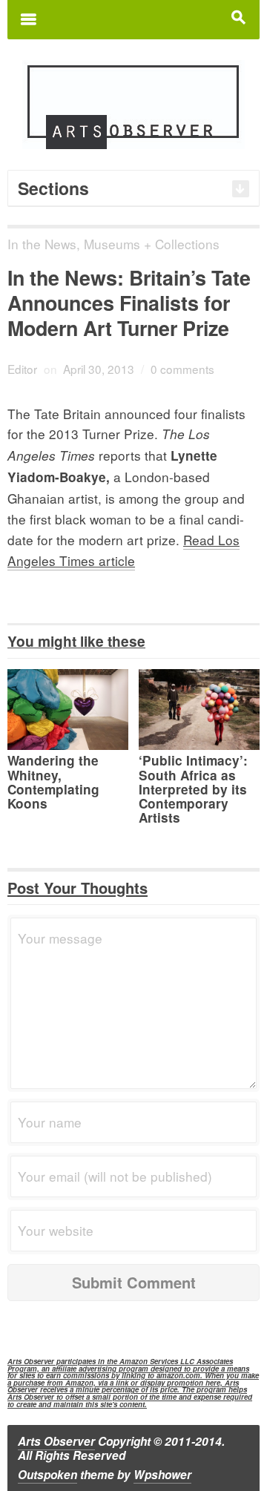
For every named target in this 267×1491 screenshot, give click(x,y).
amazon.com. (179, 1375)
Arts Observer (56, 1441)
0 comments (182, 369)
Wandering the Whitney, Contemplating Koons (53, 781)
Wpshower (162, 1475)
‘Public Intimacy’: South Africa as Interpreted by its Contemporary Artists (193, 788)
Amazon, (80, 1383)
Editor (22, 369)
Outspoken (47, 1475)
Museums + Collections (152, 243)
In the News (41, 243)
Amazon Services (148, 1361)
